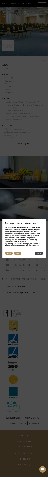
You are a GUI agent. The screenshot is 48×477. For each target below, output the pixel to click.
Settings (38, 253)
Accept (9, 253)
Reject (17, 253)
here (15, 244)
